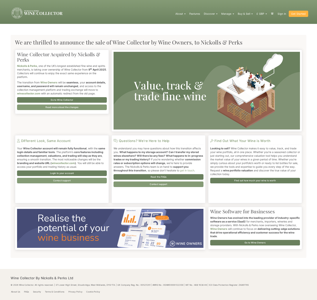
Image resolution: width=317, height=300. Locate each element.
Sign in (282, 13)
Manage (226, 13)
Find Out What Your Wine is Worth (242, 141)
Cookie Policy (93, 291)
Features (194, 13)
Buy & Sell (244, 13)
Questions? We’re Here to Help (143, 141)
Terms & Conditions (55, 291)
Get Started (298, 13)
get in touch (187, 170)
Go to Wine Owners (255, 242)
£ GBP (260, 13)
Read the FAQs (159, 176)
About (179, 13)
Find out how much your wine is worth (255, 180)
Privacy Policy (75, 291)
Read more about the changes (61, 107)
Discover (210, 13)
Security (37, 291)
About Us (15, 291)
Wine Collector (37, 13)
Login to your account (62, 173)
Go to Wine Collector (62, 99)
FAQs (26, 291)
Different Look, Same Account (45, 141)
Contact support (62, 180)
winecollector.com (63, 163)
